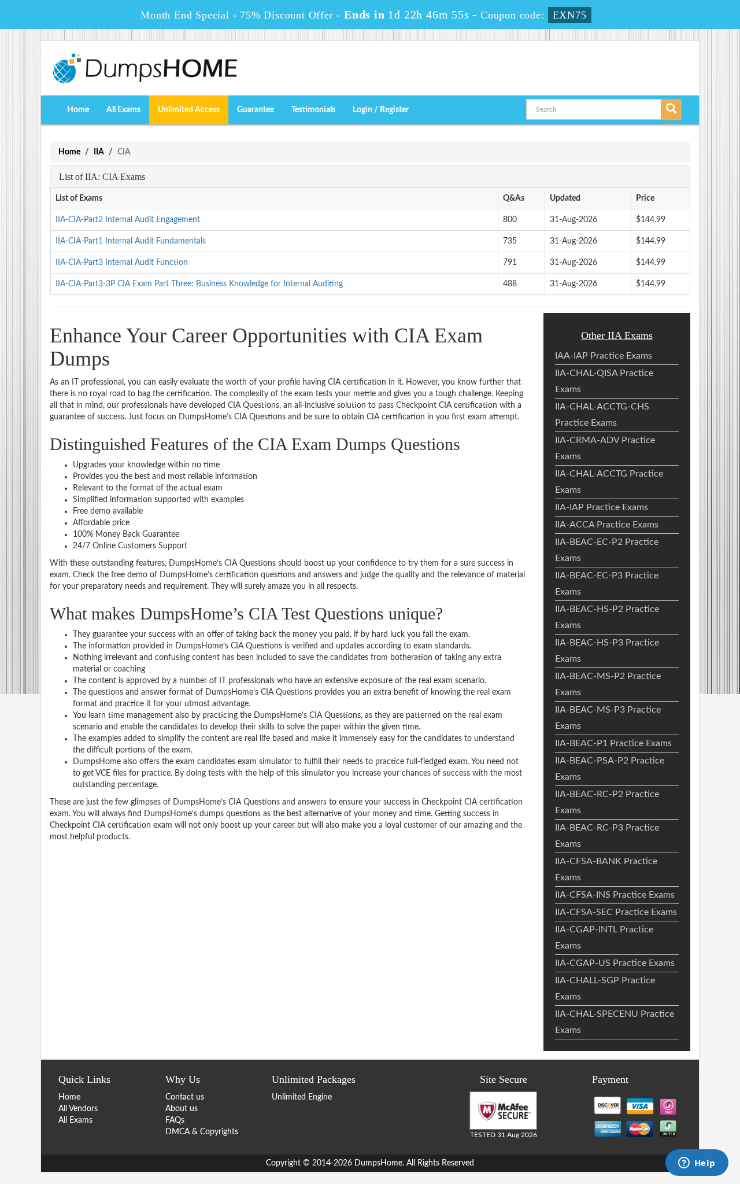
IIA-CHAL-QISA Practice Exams (604, 381)
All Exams (123, 110)
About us (181, 1109)
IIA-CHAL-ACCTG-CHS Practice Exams (602, 414)
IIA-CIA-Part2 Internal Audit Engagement (128, 220)
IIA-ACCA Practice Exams (606, 524)
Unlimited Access (189, 110)
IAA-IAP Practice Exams (603, 355)
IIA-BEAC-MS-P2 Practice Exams (608, 684)
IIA (99, 152)
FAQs (174, 1120)
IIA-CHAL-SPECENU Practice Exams (614, 1022)
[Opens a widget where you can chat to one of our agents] (696, 1163)
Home (78, 110)
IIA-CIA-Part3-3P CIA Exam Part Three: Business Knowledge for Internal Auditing (199, 284)
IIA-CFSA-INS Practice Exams (615, 894)
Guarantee (255, 110)
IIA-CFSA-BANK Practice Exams (606, 869)
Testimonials (313, 110)
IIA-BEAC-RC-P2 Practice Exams (607, 802)
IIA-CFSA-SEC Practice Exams (616, 912)
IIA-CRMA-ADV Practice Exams (605, 448)
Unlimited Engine (302, 1097)
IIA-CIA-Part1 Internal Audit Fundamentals (131, 241)
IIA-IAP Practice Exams (601, 507)
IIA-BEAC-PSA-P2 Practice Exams (609, 768)
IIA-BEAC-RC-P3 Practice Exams (607, 836)
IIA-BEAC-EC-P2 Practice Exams (606, 550)
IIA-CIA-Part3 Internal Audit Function (122, 263)
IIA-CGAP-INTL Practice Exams (604, 937)
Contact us (184, 1097)
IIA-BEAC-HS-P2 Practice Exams (607, 617)
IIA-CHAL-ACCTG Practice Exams (609, 482)
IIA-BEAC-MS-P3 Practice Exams (608, 718)
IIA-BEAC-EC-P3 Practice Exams (606, 583)
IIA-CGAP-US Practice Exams (615, 963)
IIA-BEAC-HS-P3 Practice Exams (607, 650)
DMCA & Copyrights (201, 1132)
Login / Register (381, 110)
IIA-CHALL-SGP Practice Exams (605, 988)
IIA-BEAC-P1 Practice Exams (613, 743)
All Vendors (78, 1109)
